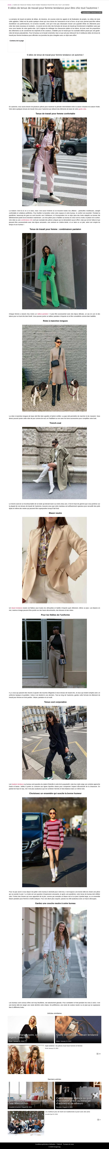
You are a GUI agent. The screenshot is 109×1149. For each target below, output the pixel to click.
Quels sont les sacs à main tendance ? (77, 1036)
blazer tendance (16, 608)
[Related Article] (78, 1029)
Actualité (47, 1114)
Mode (58, 1041)
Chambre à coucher (15, 1107)
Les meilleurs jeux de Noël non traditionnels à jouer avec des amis (67, 1112)
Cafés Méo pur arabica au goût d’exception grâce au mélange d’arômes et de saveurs (74, 1101)
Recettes (59, 1107)
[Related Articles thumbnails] (26, 1059)
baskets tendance (18, 784)
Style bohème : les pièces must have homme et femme (63, 1046)
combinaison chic (27, 220)
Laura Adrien (86, 12)
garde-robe (82, 109)
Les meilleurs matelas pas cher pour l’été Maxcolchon (29, 1102)
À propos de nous (68, 1144)
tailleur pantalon (42, 314)
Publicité (59, 1144)
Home (9, 5)
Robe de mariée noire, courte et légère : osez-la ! (27, 1036)
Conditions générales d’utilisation (45, 1144)
